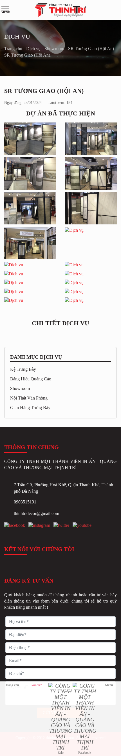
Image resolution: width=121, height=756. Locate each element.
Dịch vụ (34, 48)
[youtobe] (82, 525)
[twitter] (61, 525)
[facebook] (14, 525)
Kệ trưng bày (23, 369)
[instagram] (39, 525)
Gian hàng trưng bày (30, 407)
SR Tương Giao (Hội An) (91, 48)
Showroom (54, 48)
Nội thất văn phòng (29, 398)
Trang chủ (13, 48)
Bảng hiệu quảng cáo (30, 378)
